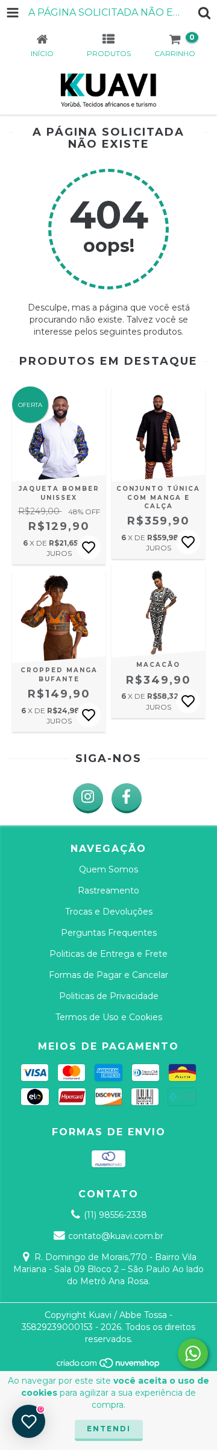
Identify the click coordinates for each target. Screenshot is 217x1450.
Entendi (109, 1428)
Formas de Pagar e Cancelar (108, 974)
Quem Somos (108, 869)
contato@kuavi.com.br (115, 1236)
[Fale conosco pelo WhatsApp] (193, 1353)
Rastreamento (108, 890)
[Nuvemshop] (109, 1365)
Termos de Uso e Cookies (108, 1017)
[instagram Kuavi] (88, 798)
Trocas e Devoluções (109, 911)
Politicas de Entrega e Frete (108, 953)
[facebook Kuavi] (127, 798)
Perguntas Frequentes (109, 932)
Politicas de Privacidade (109, 996)
